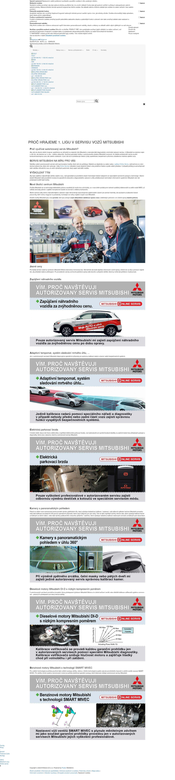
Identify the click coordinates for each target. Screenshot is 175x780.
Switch (142, 3)
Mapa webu (95, 771)
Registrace (34, 39)
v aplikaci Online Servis (121, 164)
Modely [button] (35, 50)
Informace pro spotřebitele (50, 771)
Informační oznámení (36, 773)
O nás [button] (95, 50)
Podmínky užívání (85, 771)
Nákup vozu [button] (60, 50)
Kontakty (103, 50)
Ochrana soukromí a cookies (69, 771)
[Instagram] (120, 768)
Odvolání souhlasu (51, 773)
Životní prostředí (35, 771)
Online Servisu (64, 166)
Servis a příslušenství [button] (75, 50)
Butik (88, 50)
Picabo (64, 768)
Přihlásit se (43, 39)
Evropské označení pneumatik (67, 773)
